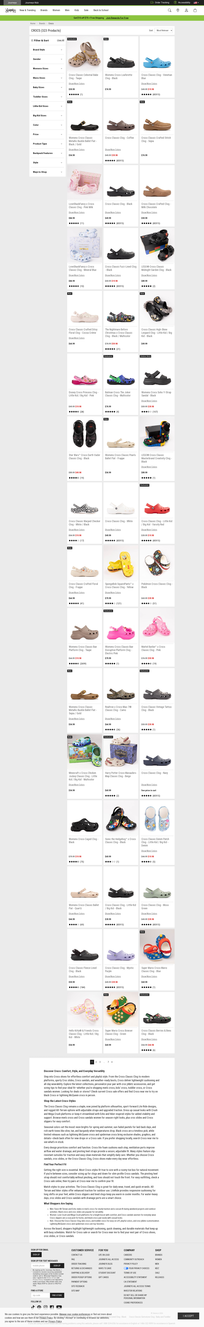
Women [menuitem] (56, 10)
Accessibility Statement (135, 1277)
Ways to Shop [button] (40, 172)
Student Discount (107, 1273)
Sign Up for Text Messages (44, 1261)
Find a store (37, 1290)
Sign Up (36, 1254)
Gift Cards (104, 1277)
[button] (196, 2)
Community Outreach (134, 1259)
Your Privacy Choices (139, 1268)
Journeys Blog (105, 1264)
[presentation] (27, 10)
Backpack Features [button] (43, 153)
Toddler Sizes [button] (40, 97)
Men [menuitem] (67, 10)
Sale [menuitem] (86, 10)
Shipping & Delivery (80, 1273)
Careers (128, 1255)
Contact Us (76, 1255)
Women (158, 1259)
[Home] (10, 10)
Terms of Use (130, 1273)
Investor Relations (133, 1291)
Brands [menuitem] (43, 10)
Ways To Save (105, 1268)
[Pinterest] (39, 1307)
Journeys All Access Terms (137, 1286)
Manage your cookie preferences (74, 1314)
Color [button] (36, 125)
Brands (158, 1255)
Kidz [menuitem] (77, 10)
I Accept (188, 1315)
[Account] (187, 10)
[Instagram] (46, 1307)
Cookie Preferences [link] (133, 1302)
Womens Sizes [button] (40, 68)
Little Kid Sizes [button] (40, 106)
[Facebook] (52, 1307)
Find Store (57, 1295)
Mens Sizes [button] (39, 78)
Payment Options (79, 1282)
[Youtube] (59, 1307)
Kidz (157, 1268)
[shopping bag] (196, 10)
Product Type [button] (40, 144)
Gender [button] (37, 59)
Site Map (75, 1291)
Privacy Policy (131, 1264)
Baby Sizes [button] (38, 87)
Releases (159, 1277)
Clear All (60, 40)
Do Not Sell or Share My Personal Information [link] (135, 1296)
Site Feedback (77, 1286)
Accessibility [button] (184, 2)
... (104, 1062)
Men (157, 1264)
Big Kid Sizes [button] (39, 115)
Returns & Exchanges (81, 1268)
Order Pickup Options (81, 1277)
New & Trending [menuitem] (27, 10)
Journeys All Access (109, 1259)
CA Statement (130, 1282)
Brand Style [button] (39, 50)
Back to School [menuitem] (100, 10)
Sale (157, 1273)
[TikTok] (33, 1307)
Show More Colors (77, 83)
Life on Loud (104, 1255)
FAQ (73, 1259)
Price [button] (36, 134)
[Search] (170, 10)
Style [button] (35, 162)
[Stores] (178, 10)
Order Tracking (162, 2)
